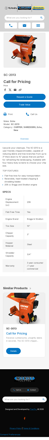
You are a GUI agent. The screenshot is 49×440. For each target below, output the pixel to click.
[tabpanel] (25, 51)
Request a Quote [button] (24, 97)
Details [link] (13, 351)
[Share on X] (10, 89)
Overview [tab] (24, 139)
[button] (11, 25)
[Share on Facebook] (5, 89)
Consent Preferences (10, 434)
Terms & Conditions (31, 428)
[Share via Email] (15, 89)
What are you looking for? (19, 17)
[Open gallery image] (25, 50)
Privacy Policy (15, 428)
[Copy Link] (20, 89)
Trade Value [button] (24, 104)
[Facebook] (24, 418)
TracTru (33, 409)
